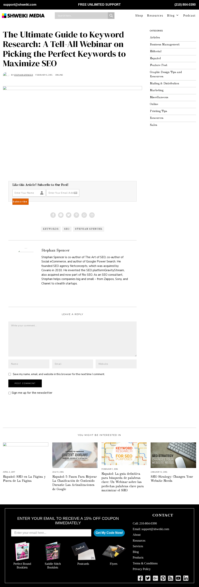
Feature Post (158, 65)
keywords (51, 229)
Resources (155, 15)
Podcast (189, 15)
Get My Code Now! (109, 532)
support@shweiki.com (19, 4)
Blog (171, 15)
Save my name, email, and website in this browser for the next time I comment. (59, 374)
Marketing (156, 90)
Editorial (155, 51)
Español (155, 58)
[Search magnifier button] (111, 15)
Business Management (165, 44)
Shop (139, 15)
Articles (155, 37)
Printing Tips (158, 111)
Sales (153, 125)
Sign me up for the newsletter (31, 393)
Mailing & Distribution (164, 83)
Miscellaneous (159, 97)
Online (59, 75)
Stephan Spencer (88, 229)
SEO (67, 229)
